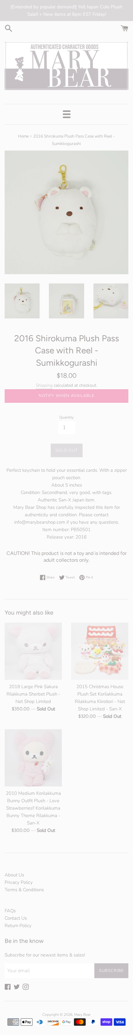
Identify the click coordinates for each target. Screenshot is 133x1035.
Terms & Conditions (24, 890)
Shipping (44, 385)
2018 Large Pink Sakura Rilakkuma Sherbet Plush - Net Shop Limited (33, 694)
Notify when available (66, 395)
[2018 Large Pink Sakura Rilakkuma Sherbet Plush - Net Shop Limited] (33, 651)
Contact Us (16, 918)
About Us (14, 875)
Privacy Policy (19, 882)
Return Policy (18, 925)
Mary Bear (82, 1014)
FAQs (10, 911)
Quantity (66, 417)
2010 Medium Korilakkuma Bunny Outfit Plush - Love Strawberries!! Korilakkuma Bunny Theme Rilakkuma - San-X (33, 808)
